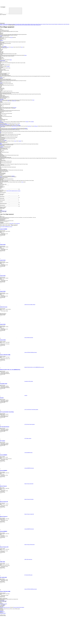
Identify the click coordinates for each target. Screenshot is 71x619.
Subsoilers (44, 24)
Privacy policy (8, 607)
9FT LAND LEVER (3, 577)
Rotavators (56, 24)
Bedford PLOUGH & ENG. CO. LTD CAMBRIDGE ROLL (10, 369)
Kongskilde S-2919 (3, 383)
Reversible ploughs (18, 24)
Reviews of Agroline (16, 607)
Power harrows (40, 24)
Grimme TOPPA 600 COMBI (5, 591)
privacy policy (12, 223)
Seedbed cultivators (24, 24)
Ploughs (47, 24)
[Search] (15, 11)
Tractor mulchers (35, 24)
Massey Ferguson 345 (4, 546)
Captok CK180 (2, 244)
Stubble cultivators (30, 24)
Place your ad (2, 219)
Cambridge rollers (60, 24)
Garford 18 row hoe (3, 306)
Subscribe (1, 222)
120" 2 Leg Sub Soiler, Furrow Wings (7, 411)
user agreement (17, 223)
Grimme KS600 (3, 339)
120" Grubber (2, 440)
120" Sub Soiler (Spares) (4, 426)
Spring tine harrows (51, 24)
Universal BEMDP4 (3, 454)
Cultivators (14, 24)
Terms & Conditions (3, 607)
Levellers (64, 24)
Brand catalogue (21, 607)
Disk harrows (10, 24)
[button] (35, 19)
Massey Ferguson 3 (3, 516)
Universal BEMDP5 (3, 470)
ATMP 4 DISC (2, 561)
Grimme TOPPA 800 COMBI (5, 354)
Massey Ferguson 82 (4, 501)
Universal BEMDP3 (3, 531)
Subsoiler (2, 397)
